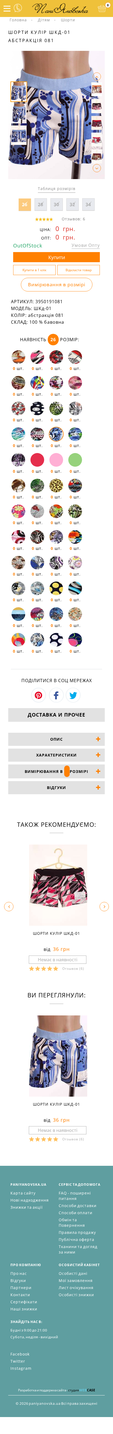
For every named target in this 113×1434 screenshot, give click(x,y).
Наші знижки (23, 1309)
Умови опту (86, 245)
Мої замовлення (76, 1280)
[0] (102, 8)
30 (56, 204)
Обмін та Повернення (72, 1222)
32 (72, 204)
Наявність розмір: (49, 340)
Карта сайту (23, 1193)
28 (40, 204)
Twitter (17, 1361)
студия (81, 1390)
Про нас (18, 1273)
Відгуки (18, 1280)
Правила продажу (77, 1232)
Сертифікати (23, 1301)
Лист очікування (76, 1287)
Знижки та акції (26, 1207)
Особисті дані (73, 1273)
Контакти (20, 1294)
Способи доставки (78, 1205)
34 (88, 204)
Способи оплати (75, 1212)
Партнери (21, 1287)
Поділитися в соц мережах (56, 680)
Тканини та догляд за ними (78, 1249)
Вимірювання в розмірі (56, 284)
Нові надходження (29, 1200)
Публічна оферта (76, 1239)
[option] (56, 115)
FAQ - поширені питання (75, 1195)
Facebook (20, 1354)
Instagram (21, 1368)
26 (24, 204)
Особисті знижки (76, 1294)
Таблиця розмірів (56, 188)
